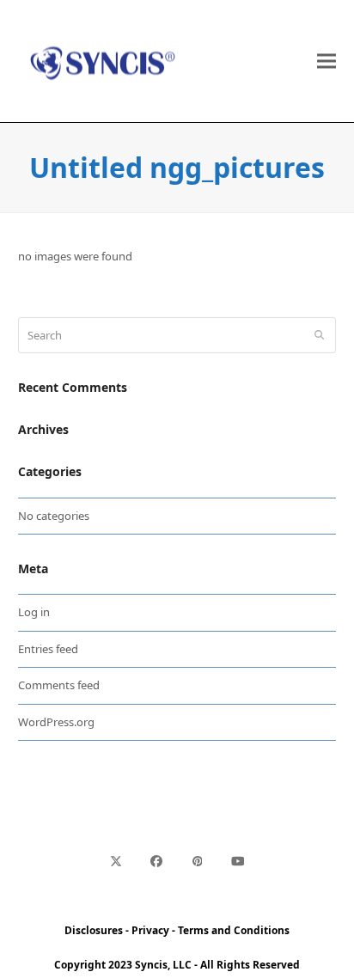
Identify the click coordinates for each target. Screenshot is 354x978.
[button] (326, 61)
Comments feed (59, 685)
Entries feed (48, 649)
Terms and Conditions (234, 930)
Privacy (150, 930)
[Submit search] (319, 335)
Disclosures (93, 930)
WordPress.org (56, 722)
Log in (34, 612)
